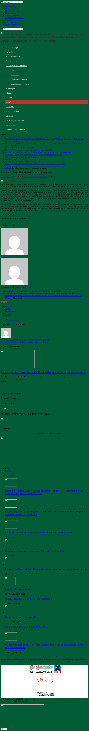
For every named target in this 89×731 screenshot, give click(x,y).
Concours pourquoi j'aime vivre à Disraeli (33, 661)
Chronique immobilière (37, 656)
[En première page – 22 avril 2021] (11, 612)
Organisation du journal (20, 84)
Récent (8, 468)
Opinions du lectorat (19, 79)
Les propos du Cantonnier (16, 66)
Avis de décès (11, 125)
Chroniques (10, 88)
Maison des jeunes (11, 659)
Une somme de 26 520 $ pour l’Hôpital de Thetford (25, 340)
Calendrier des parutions (14, 18)
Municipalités (11, 61)
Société (9, 97)
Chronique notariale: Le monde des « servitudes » (29, 598)
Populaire (9, 471)
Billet (13, 70)
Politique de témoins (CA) (15, 24)
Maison (4, 168)
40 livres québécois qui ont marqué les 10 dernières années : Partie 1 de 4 (34, 155)
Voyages (9, 116)
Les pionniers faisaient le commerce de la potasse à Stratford (29, 150)
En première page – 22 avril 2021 (21, 617)
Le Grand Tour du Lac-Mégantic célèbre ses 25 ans (24, 342)
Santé (8, 102)
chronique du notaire (80, 659)
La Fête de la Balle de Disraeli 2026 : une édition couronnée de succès (33, 148)
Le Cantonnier (7, 177)
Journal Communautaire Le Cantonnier (44, 433)
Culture (9, 93)
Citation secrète (48, 661)
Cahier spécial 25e (13, 56)
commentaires (10, 473)
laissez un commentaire (38, 177)
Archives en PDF (12, 15)
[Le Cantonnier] (14, 255)
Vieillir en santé (67, 661)
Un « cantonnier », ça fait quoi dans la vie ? (26, 626)
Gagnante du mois (48, 659)
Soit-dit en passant (58, 656)
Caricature (15, 75)
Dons (7, 8)
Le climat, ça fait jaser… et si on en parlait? (22, 161)
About (7, 223)
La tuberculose (14, 320)
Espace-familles (70, 659)
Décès (2, 661)
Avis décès (3, 656)
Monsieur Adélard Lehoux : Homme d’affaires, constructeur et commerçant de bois (38, 152)
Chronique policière (57, 661)
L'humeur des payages (33, 659)
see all (28, 287)
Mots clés (9, 475)
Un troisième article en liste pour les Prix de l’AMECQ (27, 291)
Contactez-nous (11, 22)
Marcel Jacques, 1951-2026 (16, 159)
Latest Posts (10, 225)
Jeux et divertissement (15, 120)
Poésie (55, 659)
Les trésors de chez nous (16, 661)
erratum (41, 659)
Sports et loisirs (12, 111)
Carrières (8, 20)
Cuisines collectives (48, 656)
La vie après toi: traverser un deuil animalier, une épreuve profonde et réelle (35, 164)
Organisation (10, 6)
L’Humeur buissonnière (12, 656)
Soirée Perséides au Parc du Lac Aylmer (21, 157)
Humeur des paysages (21, 659)
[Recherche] (2, 2)
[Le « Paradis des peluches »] (10, 584)
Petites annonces (11, 13)
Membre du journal (12, 11)
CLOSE (4, 729)
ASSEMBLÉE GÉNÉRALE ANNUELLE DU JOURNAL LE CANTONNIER (36, 293)
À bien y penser (74, 656)
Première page (12, 47)
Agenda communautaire (15, 129)
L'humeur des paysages (25, 656)
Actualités (10, 52)
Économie (10, 107)
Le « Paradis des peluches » (18, 589)
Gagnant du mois (61, 659)
